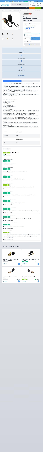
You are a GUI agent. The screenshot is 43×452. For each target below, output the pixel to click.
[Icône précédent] (4, 27)
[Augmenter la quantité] (29, 38)
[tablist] (21, 81)
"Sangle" (19, 94)
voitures (13, 89)
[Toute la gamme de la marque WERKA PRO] (27, 14)
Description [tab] (12, 81)
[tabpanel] (21, 106)
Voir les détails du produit (29, 27)
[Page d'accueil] (2, 10)
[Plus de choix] (19, 264)
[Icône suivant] (18, 27)
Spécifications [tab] (30, 81)
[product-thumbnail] (4, 34)
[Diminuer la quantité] (25, 38)
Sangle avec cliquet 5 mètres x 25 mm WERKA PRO (11, 260)
